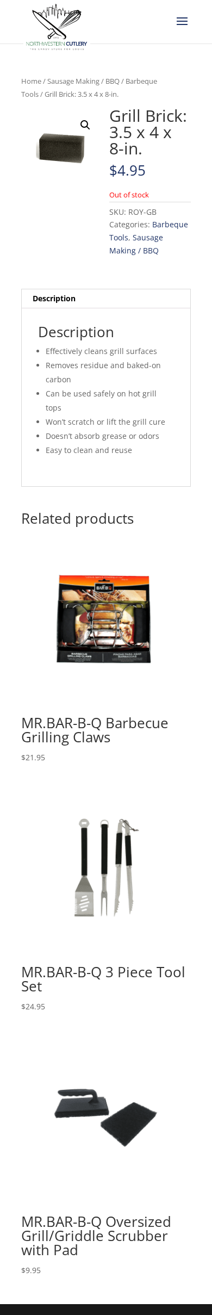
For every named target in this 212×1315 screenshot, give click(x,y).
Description (54, 298)
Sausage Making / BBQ (83, 81)
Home (31, 81)
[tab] (106, 298)
